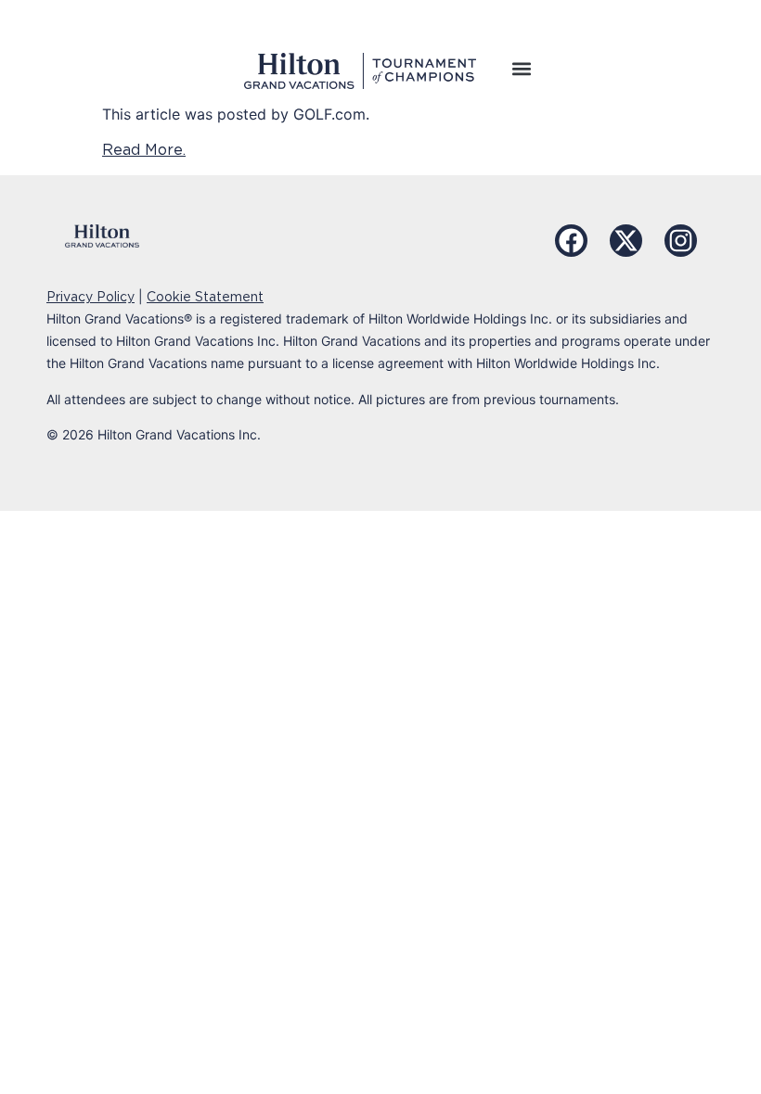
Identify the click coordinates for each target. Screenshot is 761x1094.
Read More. (144, 150)
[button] (521, 68)
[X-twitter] (626, 240)
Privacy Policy (90, 296)
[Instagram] (680, 240)
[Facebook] (571, 240)
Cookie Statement (205, 296)
